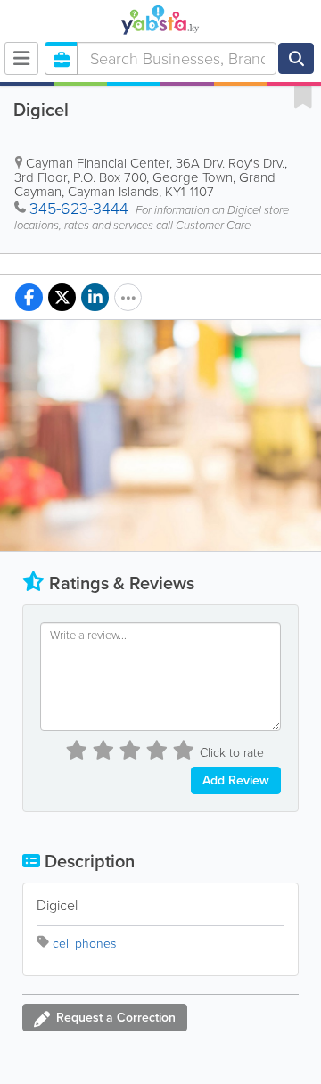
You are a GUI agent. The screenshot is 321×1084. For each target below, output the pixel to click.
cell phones (84, 943)
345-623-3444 (78, 208)
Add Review (235, 780)
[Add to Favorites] (303, 96)
